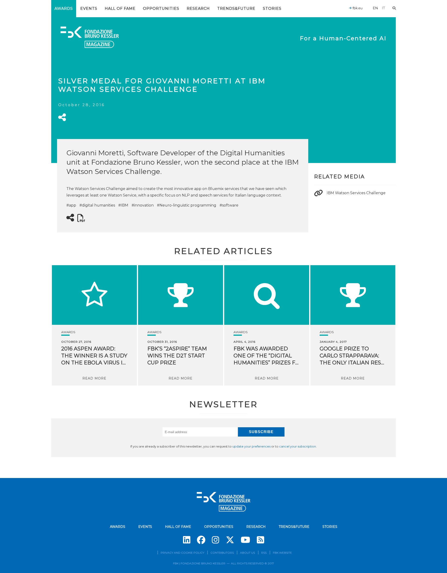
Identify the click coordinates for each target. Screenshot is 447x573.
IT (383, 8)
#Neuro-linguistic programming (186, 205)
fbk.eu (357, 8)
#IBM (123, 205)
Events (88, 8)
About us (247, 552)
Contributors (222, 552)
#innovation (143, 205)
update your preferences (251, 446)
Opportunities (161, 8)
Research (198, 8)
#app (71, 205)
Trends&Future (236, 8)
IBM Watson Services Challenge (356, 193)
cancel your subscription (297, 446)
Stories (272, 8)
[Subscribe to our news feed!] (260, 540)
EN (375, 8)
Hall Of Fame (120, 8)
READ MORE (94, 378)
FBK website (282, 552)
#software (229, 205)
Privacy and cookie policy (182, 552)
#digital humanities (97, 205)
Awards (63, 8)
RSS (264, 552)
